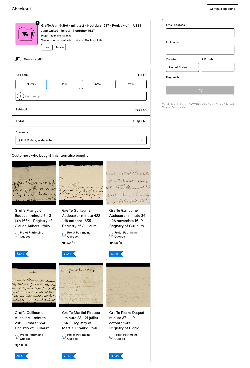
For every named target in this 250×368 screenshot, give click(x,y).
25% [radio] (131, 84)
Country (171, 59)
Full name (172, 42)
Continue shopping (222, 8)
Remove (60, 47)
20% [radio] (98, 84)
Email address (175, 25)
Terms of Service (170, 107)
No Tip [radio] (31, 84)
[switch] (18, 59)
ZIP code (208, 59)
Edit (47, 47)
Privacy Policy (223, 104)
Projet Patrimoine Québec (56, 35)
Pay (200, 90)
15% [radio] (64, 84)
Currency (22, 132)
